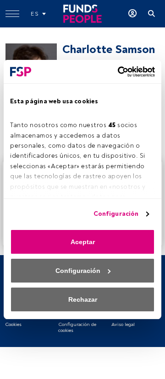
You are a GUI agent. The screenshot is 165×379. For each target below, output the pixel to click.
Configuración (116, 214)
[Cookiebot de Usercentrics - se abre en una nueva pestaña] (117, 71)
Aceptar (83, 242)
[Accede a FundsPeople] (132, 14)
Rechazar (82, 299)
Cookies (13, 324)
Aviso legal (123, 324)
